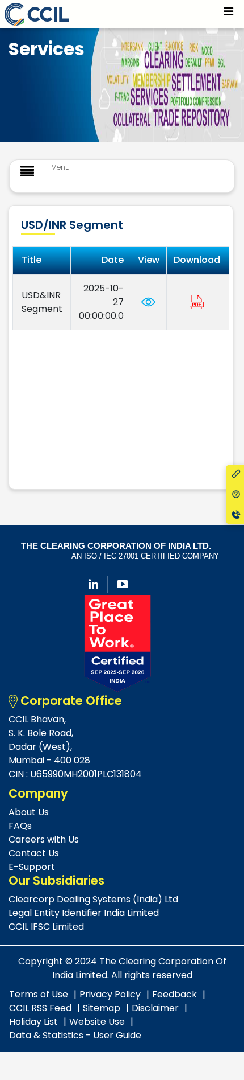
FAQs (20, 825)
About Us (29, 812)
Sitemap (101, 1008)
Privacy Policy (110, 994)
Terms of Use (38, 994)
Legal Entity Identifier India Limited (84, 912)
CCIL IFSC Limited (46, 926)
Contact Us (34, 853)
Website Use (97, 1021)
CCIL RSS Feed (40, 1008)
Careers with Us (44, 839)
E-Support (32, 866)
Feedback (174, 994)
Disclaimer (155, 1008)
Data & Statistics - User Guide (75, 1035)
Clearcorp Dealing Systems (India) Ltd (93, 899)
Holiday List (33, 1021)
